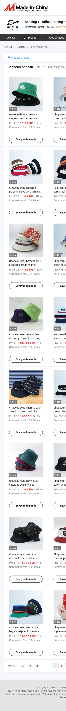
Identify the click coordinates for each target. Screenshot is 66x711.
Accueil (11, 37)
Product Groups (19, 57)
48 (37, 666)
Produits (31, 37)
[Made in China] (27, 7)
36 (30, 666)
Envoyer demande (26, 139)
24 (22, 666)
